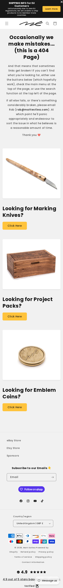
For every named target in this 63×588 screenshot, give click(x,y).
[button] (6, 23)
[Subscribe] (52, 477)
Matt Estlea (29, 547)
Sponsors (13, 455)
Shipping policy (43, 557)
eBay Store (14, 440)
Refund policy (28, 551)
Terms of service (23, 557)
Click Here (15, 225)
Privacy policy (46, 551)
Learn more (51, 8)
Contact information (33, 562)
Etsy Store (13, 448)
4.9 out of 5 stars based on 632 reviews (31, 579)
